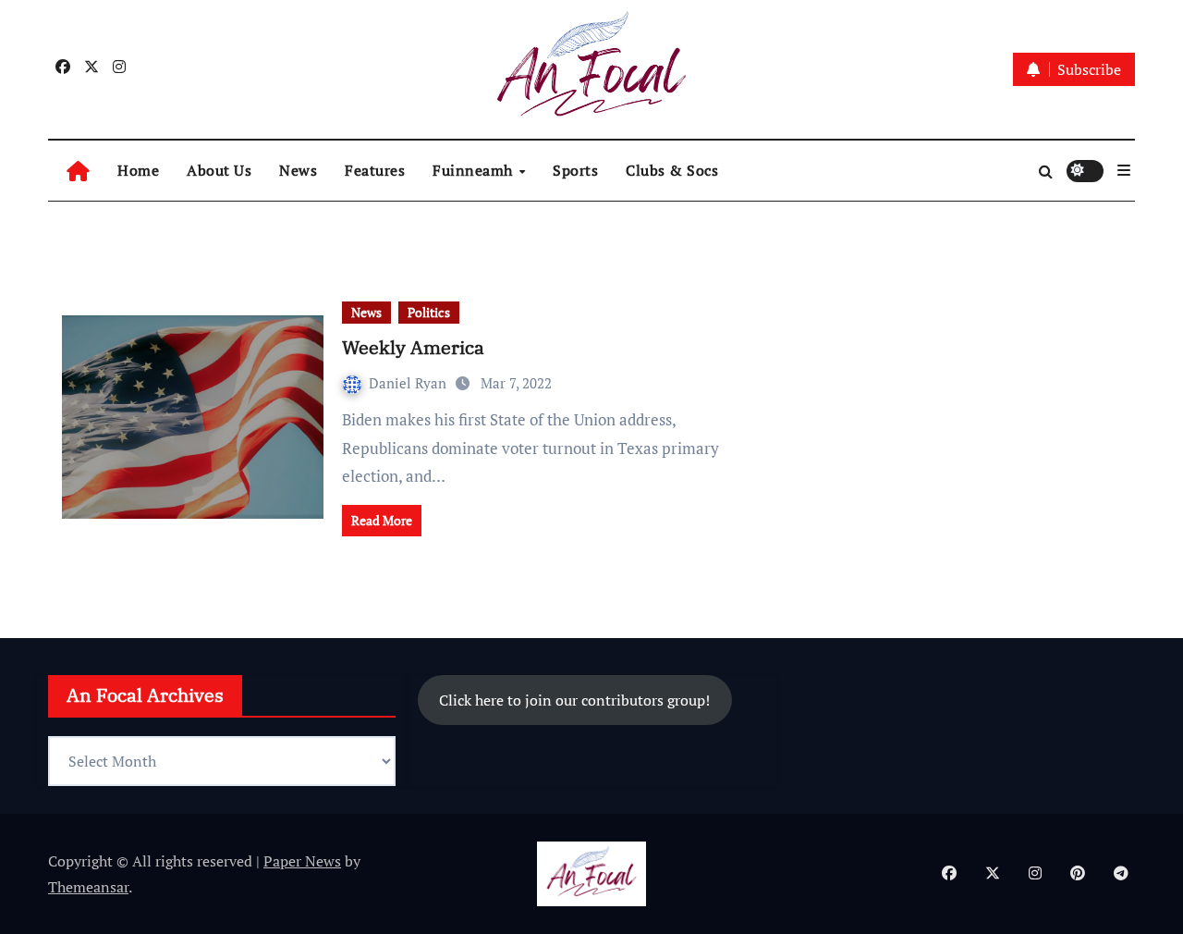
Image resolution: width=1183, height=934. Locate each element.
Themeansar (88, 887)
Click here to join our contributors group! (574, 700)
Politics (429, 312)
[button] (1123, 170)
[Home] (78, 170)
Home (138, 170)
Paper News (302, 861)
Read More (381, 520)
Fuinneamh (475, 170)
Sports (575, 170)
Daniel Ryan (409, 383)
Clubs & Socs (672, 170)
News (298, 170)
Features (375, 170)
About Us (219, 170)
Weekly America (413, 347)
